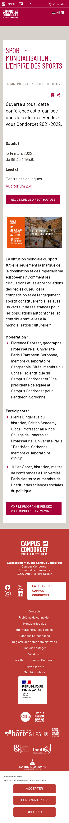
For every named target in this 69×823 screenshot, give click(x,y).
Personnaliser (34, 800)
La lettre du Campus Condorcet (42, 590)
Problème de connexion (34, 617)
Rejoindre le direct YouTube (33, 199)
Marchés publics (34, 672)
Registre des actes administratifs (34, 641)
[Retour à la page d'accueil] (10, 14)
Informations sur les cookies (34, 629)
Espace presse (34, 666)
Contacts (34, 611)
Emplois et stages (34, 648)
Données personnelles (34, 635)
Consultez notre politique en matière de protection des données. (26, 780)
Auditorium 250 (19, 186)
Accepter (34, 788)
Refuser (34, 811)
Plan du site (34, 654)
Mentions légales (34, 623)
